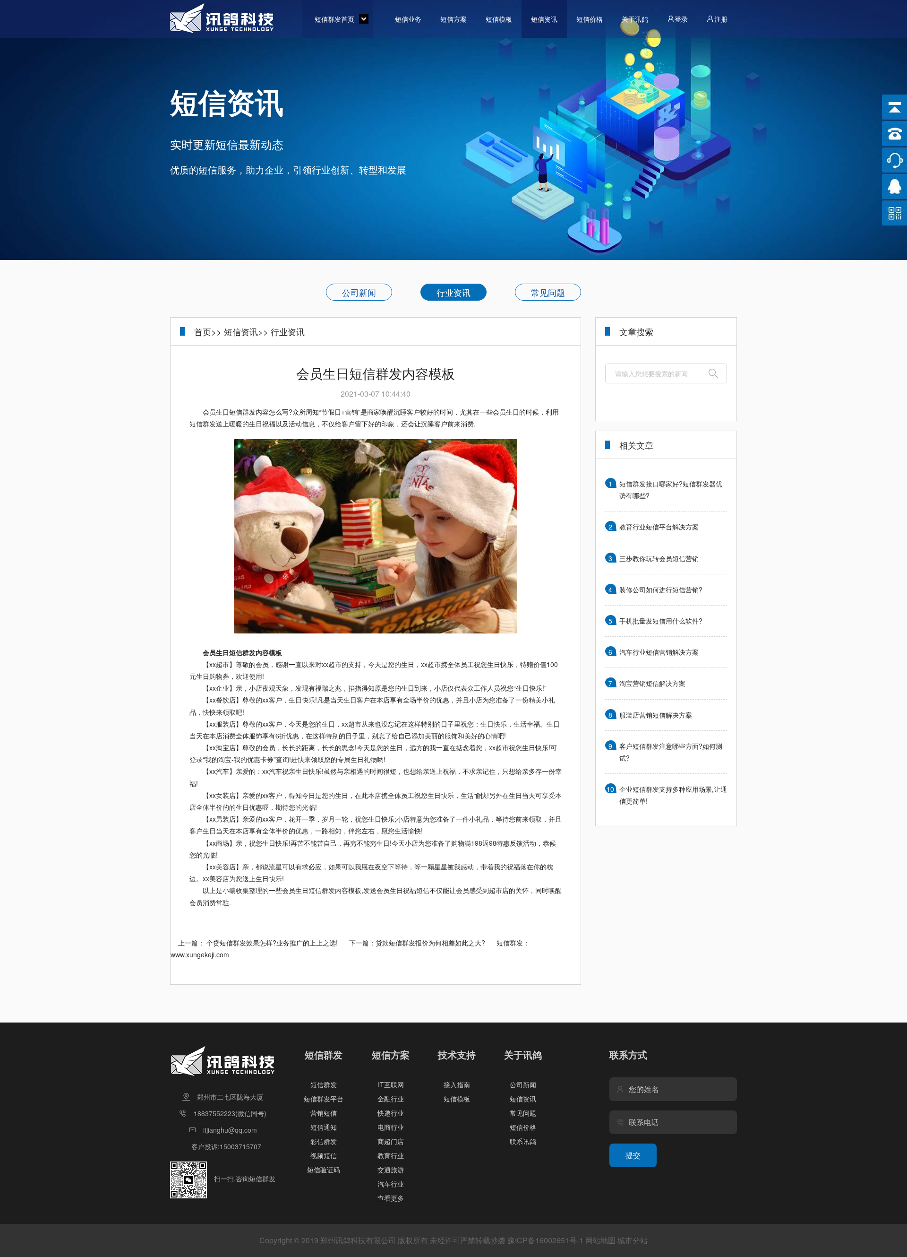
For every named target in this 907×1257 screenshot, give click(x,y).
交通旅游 (390, 1169)
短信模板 (499, 19)
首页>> (208, 331)
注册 (720, 19)
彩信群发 (323, 1141)
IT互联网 (391, 1084)
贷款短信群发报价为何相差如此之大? (430, 942)
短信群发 (323, 1084)
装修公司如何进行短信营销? (660, 589)
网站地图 (600, 1240)
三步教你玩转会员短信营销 (659, 558)
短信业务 (408, 19)
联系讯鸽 (523, 1141)
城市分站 (632, 1240)
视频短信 (323, 1155)
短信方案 (453, 19)
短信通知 (323, 1127)
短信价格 (589, 19)
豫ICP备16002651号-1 (545, 1240)
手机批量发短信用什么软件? (660, 620)
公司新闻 (359, 292)
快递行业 (390, 1113)
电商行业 (390, 1127)
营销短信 (323, 1113)
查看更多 (390, 1198)
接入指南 (457, 1084)
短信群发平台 (323, 1098)
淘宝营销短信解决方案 (652, 683)
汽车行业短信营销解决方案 (659, 652)
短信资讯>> (246, 331)
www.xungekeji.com (200, 954)
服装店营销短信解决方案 (655, 715)
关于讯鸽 (635, 19)
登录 (681, 19)
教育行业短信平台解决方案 (659, 526)
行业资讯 (453, 292)
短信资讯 (544, 19)
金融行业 (390, 1098)
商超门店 (390, 1141)
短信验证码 (323, 1169)
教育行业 (390, 1155)
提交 (633, 1155)
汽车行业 (390, 1183)
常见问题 (548, 292)
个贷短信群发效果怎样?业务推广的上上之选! (272, 942)
